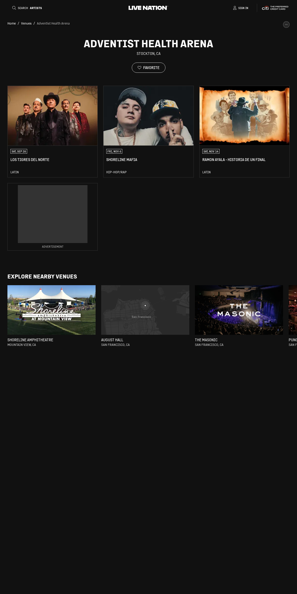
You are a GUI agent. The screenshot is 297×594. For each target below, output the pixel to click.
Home (11, 23)
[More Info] (286, 24)
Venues (26, 23)
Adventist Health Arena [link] (53, 23)
